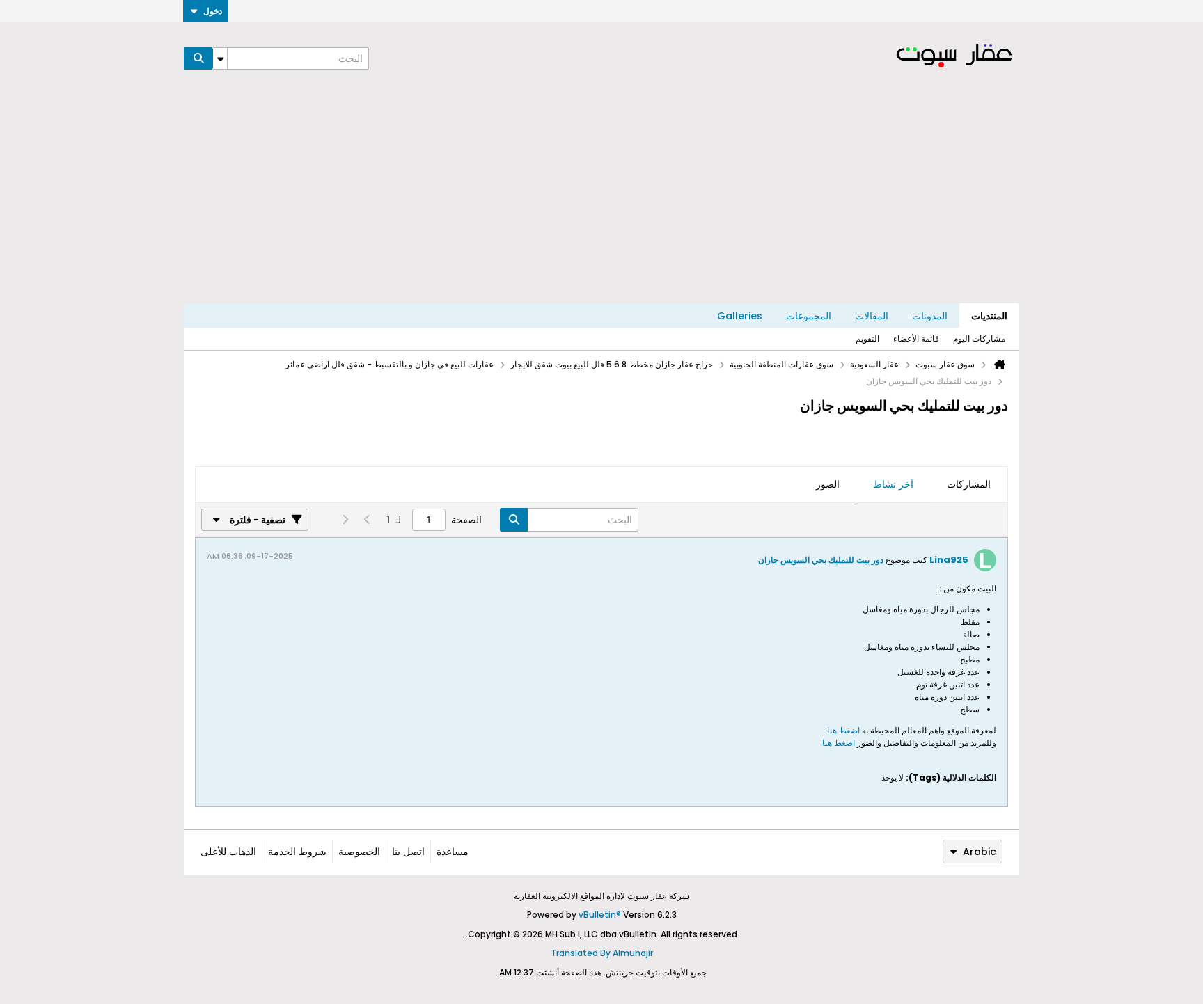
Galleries (739, 316)
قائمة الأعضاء (916, 338)
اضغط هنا (844, 730)
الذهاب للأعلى (228, 852)
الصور (828, 484)
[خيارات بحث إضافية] (220, 58)
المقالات (871, 316)
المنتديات (989, 316)
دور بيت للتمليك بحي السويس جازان (820, 560)
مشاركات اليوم (979, 338)
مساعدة (453, 852)
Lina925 (948, 559)
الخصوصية (359, 852)
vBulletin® (600, 915)
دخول (212, 11)
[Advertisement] (601, 199)
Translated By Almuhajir (602, 953)
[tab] (968, 485)
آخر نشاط (893, 484)
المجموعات (808, 316)
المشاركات (969, 484)
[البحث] (198, 58)
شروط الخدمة (297, 852)
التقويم (867, 338)
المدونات (930, 316)
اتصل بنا (408, 852)
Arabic (979, 852)
